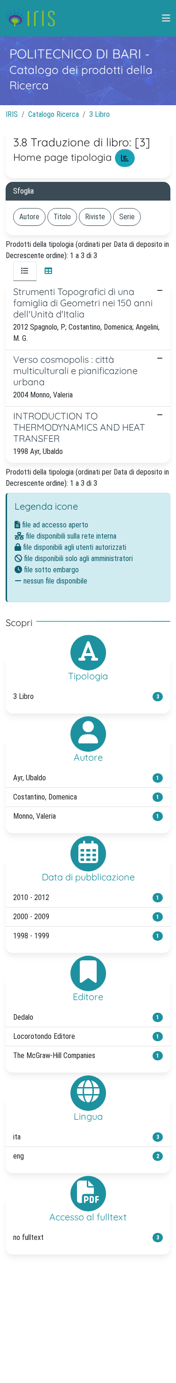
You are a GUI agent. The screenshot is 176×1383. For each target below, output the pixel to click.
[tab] (25, 271)
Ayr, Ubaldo (86, 777)
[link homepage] (34, 18)
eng (86, 1156)
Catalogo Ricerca (53, 114)
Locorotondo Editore (86, 1036)
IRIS (12, 114)
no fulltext (86, 1237)
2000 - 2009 (86, 916)
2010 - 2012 (86, 897)
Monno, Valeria (86, 816)
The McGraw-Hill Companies (86, 1055)
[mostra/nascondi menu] (166, 18)
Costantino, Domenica (86, 796)
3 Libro (99, 114)
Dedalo (86, 1017)
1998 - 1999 (86, 935)
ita (86, 1136)
